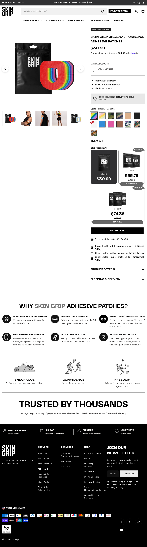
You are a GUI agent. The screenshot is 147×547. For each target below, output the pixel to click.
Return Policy (136, 253)
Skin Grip (14, 540)
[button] (143, 11)
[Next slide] (80, 68)
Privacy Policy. (115, 487)
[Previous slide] (5, 68)
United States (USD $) (16, 508)
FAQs (21, 3)
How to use (8, 3)
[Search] (103, 11)
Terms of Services (121, 485)
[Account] (136, 11)
